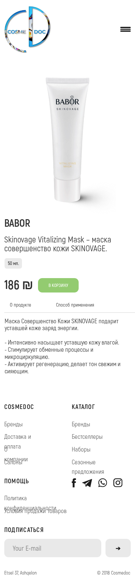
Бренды (13, 424)
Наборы (81, 449)
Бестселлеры (87, 436)
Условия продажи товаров (35, 510)
